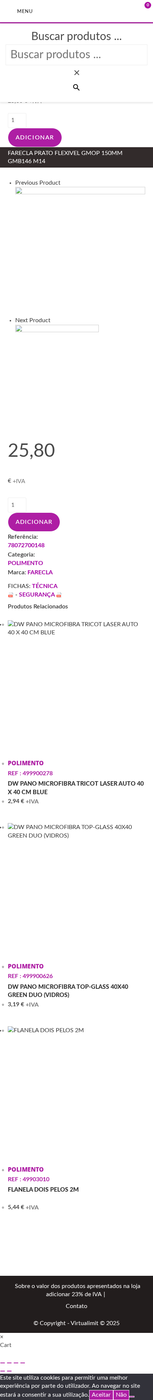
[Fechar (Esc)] (22, 1363)
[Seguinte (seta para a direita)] (9, 1371)
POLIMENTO (25, 563)
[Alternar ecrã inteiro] (9, 1363)
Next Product (33, 320)
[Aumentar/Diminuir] (2, 1363)
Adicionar (35, 138)
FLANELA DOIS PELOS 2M (43, 1190)
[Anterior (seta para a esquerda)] (2, 1371)
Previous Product (38, 183)
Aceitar (101, 1395)
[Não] (131, 1396)
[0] (136, 11)
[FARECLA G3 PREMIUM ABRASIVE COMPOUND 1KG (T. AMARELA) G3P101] (80, 251)
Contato (76, 1306)
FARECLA (40, 572)
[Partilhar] (16, 1363)
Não (121, 1395)
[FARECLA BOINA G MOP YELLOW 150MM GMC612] (57, 366)
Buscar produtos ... (76, 36)
